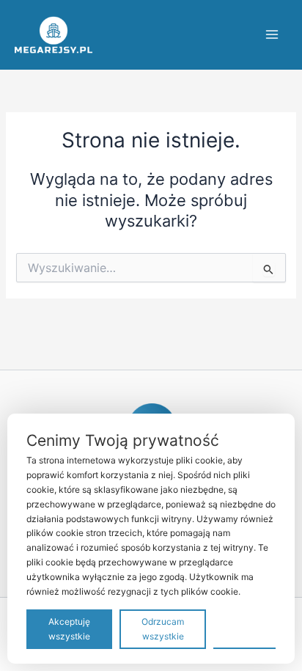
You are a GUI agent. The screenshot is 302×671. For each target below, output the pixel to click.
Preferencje (244, 628)
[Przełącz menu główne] (272, 34)
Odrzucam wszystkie (162, 629)
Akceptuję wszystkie (69, 629)
